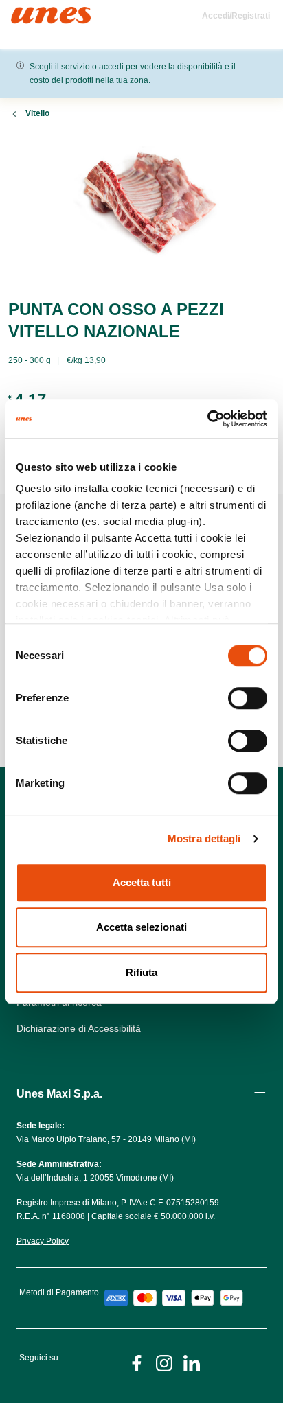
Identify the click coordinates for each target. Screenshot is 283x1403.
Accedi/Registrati (236, 16)
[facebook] (136, 1362)
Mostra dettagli (204, 838)
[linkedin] (191, 1362)
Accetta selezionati (141, 927)
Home (26, 13)
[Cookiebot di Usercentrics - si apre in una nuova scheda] (207, 419)
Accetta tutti (142, 882)
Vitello (37, 113)
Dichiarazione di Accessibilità (78, 1028)
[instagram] (164, 1362)
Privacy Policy (42, 1241)
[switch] (247, 698)
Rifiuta (141, 972)
